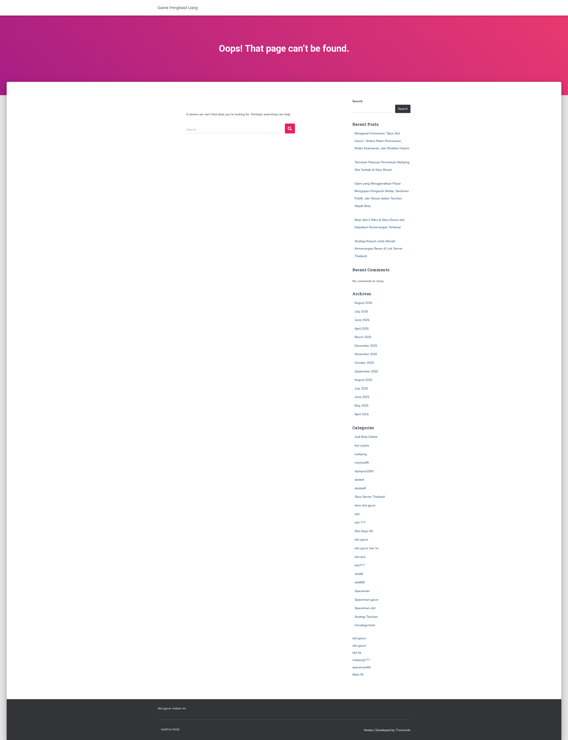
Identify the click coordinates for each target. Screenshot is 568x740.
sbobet (359, 479)
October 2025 (364, 362)
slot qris (360, 557)
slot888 (360, 582)
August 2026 (363, 303)
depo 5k (358, 674)
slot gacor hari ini (367, 548)
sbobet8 (360, 488)
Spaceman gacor (367, 599)
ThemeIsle (403, 730)
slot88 (359, 574)
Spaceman (362, 591)
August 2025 (363, 380)
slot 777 (360, 522)
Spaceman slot (365, 608)
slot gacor (361, 539)
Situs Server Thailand (370, 496)
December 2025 (366, 345)
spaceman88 (361, 667)
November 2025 (366, 354)
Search (357, 101)
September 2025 (366, 371)
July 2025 (361, 388)
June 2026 (362, 320)
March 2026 (363, 337)
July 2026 (361, 311)
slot (357, 514)
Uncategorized (365, 625)
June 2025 (362, 397)
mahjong (361, 454)
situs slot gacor (365, 505)
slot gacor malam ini (172, 708)
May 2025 (362, 405)
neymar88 (362, 462)
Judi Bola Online (366, 437)
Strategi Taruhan (366, 616)
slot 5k (356, 652)
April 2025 (362, 414)
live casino (362, 445)
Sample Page (170, 729)
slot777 (360, 565)
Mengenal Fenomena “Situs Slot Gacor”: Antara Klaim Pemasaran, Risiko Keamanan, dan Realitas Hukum (382, 141)
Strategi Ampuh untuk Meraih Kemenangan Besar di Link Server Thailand (379, 248)
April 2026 (362, 328)
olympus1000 (364, 471)
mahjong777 (361, 660)
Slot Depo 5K (364, 531)
